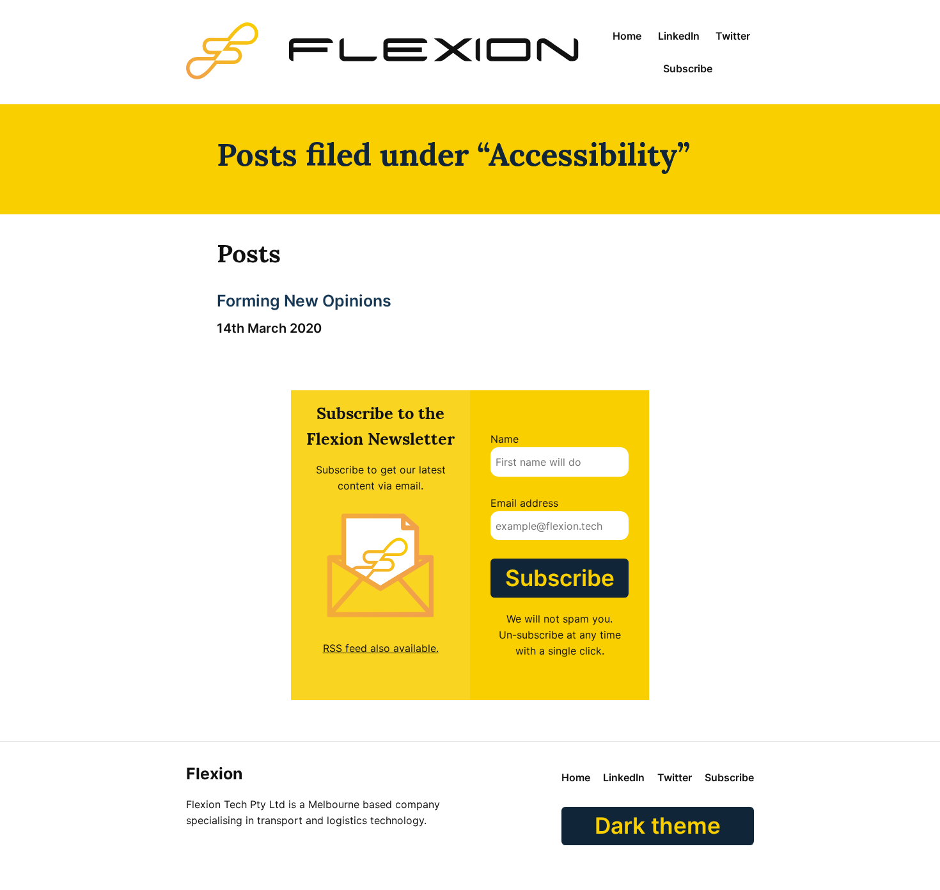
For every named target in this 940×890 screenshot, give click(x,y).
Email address (524, 503)
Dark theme (658, 825)
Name (504, 439)
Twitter (733, 35)
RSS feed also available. (381, 648)
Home (627, 35)
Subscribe (687, 68)
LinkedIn (679, 35)
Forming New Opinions (304, 300)
